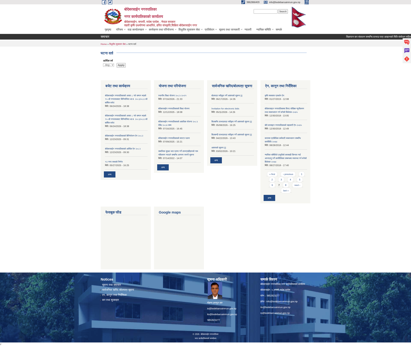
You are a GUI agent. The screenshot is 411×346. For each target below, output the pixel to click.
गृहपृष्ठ (108, 29)
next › (297, 185)
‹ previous (288, 174)
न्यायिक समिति (263, 29)
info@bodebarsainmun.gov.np (281, 301)
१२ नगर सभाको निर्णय (114, 161)
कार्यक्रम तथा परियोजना (161, 29)
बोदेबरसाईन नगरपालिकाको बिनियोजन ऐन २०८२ (124, 135)
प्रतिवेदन (209, 29)
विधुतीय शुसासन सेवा (189, 29)
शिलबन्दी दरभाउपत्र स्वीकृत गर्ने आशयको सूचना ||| (231, 134)
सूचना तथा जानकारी (229, 29)
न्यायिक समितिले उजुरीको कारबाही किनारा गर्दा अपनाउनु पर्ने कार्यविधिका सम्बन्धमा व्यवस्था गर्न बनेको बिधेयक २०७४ (286, 158)
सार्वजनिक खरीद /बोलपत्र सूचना (118, 289)
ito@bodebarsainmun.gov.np (222, 314)
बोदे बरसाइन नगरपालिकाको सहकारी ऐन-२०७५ (283, 125)
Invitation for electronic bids (225, 108)
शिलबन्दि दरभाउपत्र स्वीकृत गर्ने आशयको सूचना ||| (231, 121)
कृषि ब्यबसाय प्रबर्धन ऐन (274, 95)
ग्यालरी (248, 29)
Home (104, 44)
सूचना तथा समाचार (111, 284)
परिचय (119, 29)
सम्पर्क (279, 29)
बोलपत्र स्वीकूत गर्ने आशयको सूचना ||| (226, 95)
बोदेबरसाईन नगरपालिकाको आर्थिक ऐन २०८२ (123, 148)
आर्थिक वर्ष (108, 60)
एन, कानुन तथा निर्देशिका (114, 294)
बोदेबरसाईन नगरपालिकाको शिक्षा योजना (173, 108)
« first (272, 174)
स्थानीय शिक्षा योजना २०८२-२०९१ (172, 95)
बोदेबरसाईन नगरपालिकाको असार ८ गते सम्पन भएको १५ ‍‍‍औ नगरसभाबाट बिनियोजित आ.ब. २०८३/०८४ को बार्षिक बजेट (126, 99)
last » (286, 190)
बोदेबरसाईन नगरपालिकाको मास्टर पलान (174, 138)
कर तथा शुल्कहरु (110, 299)
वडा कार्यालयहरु (136, 29)
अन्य (109, 174)
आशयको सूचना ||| (218, 147)
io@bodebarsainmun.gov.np (221, 308)
